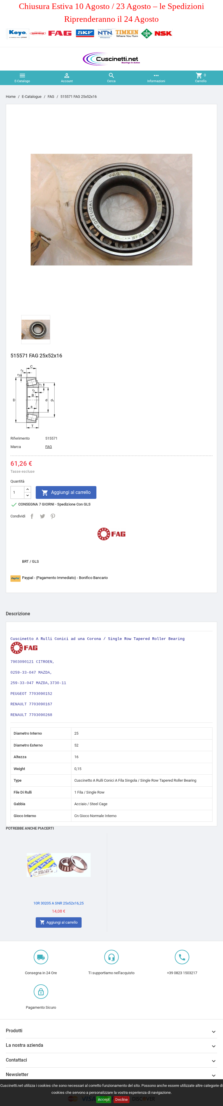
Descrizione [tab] (18, 613)
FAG (48, 447)
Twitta (42, 516)
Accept (103, 1099)
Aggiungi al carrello (66, 492)
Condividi (31, 516)
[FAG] (111, 534)
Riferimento (20, 438)
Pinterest (52, 516)
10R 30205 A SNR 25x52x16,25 (58, 903)
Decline (121, 1099)
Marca (15, 447)
